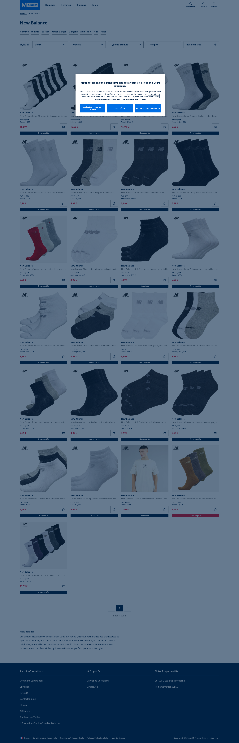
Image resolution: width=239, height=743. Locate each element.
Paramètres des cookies (148, 108)
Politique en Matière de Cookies (131, 99)
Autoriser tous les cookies (92, 108)
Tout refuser (120, 108)
